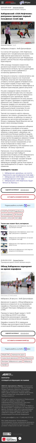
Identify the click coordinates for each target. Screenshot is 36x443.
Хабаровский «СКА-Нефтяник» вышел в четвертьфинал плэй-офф (18, 178)
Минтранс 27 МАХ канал (9, 295)
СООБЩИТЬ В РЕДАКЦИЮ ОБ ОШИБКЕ (15, 380)
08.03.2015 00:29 (6, 7)
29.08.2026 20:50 (6, 260)
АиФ (14, 45)
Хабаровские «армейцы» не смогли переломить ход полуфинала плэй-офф (18, 174)
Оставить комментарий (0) (18, 197)
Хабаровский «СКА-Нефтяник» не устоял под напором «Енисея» (20, 226)
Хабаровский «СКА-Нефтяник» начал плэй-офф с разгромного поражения (21, 232)
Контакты (5, 378)
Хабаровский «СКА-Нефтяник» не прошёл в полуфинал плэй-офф (21, 238)
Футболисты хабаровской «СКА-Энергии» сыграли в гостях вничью (21, 250)
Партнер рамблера (17, 434)
